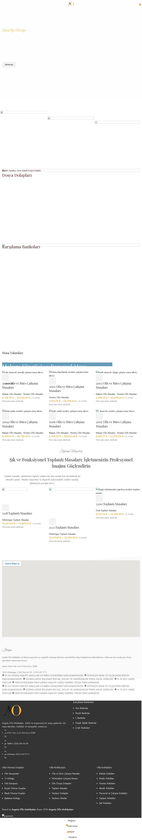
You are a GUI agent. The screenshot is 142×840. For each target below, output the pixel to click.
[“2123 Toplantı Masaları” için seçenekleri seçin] (52, 521)
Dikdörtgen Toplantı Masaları (15, 520)
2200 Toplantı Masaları (111, 504)
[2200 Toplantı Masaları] (118, 491)
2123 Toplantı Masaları (64, 527)
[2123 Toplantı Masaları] (71, 502)
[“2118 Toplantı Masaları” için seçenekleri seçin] (5, 507)
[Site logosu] (71, 4)
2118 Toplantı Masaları (17, 513)
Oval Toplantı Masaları (106, 510)
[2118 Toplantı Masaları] (15, 495)
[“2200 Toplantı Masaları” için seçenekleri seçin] (99, 498)
